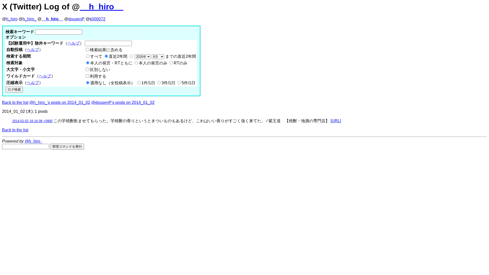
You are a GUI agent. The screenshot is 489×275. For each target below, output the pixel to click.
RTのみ (180, 63)
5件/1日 (188, 83)
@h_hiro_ (34, 141)
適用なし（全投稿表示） (112, 83)
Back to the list (15, 102)
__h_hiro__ (101, 6)
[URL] (336, 121)
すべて (96, 56)
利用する (98, 76)
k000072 (97, 19)
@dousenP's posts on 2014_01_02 (123, 102)
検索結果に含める (106, 50)
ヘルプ (73, 43)
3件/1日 (168, 83)
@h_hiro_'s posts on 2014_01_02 (59, 102)
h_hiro (12, 19)
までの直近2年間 (180, 56)
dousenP (76, 19)
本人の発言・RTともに (111, 63)
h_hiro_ (29, 19)
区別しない (100, 69)
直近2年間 (118, 56)
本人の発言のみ (153, 63)
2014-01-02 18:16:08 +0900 (32, 121)
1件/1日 (148, 83)
